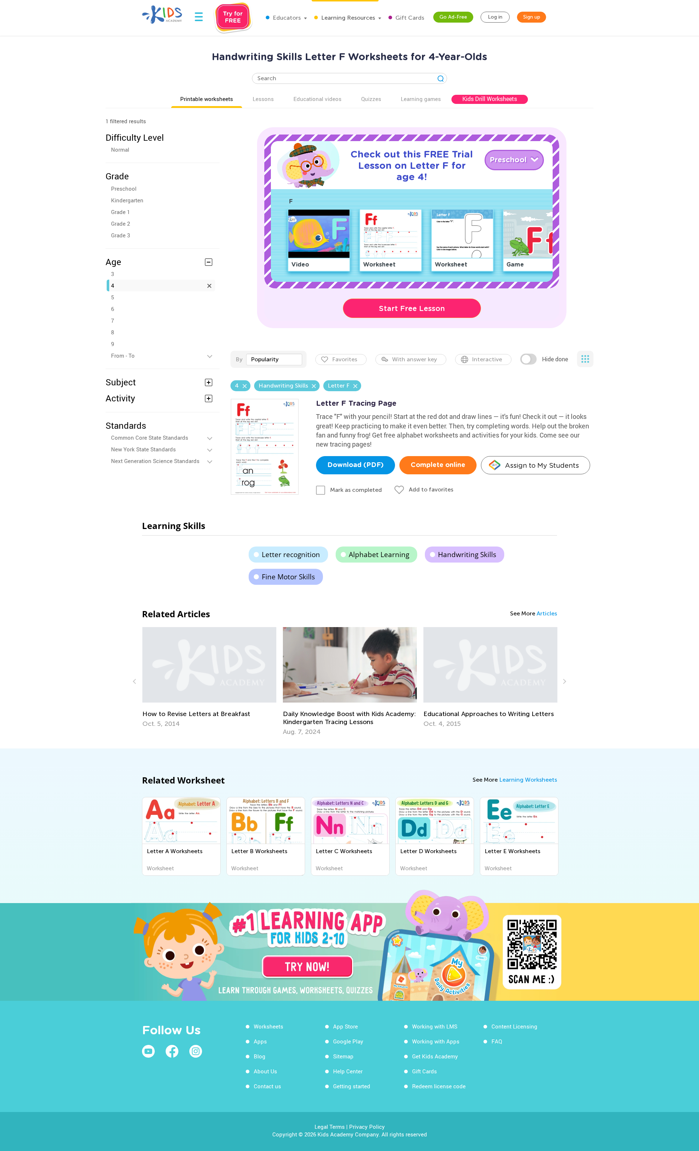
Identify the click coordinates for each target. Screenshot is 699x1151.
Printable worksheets (206, 98)
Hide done (555, 359)
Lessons (263, 98)
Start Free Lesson (412, 308)
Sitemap (343, 1056)
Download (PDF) (355, 465)
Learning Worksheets (528, 779)
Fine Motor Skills (288, 577)
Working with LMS (434, 1026)
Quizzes (371, 98)
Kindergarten (127, 200)
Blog (259, 1056)
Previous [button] (135, 681)
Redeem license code (439, 1086)
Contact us (267, 1086)
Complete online (438, 465)
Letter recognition (291, 554)
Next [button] (563, 681)
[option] (209, 677)
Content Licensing (514, 1026)
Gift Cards (409, 17)
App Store (345, 1026)
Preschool (124, 188)
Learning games (421, 98)
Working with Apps (435, 1041)
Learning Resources (347, 17)
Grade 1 (120, 211)
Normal (120, 149)
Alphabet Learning (379, 554)
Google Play (348, 1041)
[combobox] (274, 359)
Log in (495, 17)
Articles (547, 613)
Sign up (531, 17)
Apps (260, 1041)
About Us (265, 1071)
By (239, 359)
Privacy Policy (367, 1126)
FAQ (496, 1041)
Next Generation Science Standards (155, 460)
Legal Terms (330, 1126)
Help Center (348, 1071)
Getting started (351, 1086)
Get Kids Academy (435, 1056)
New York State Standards (143, 449)
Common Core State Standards (149, 437)
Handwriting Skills (467, 554)
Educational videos (317, 98)
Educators (286, 17)
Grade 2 (120, 223)
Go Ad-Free (453, 17)
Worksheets (268, 1026)
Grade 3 (120, 235)
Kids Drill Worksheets (489, 99)
